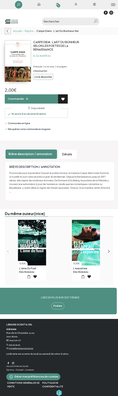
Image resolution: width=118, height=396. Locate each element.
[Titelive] (59, 392)
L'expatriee (80, 268)
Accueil (17, 31)
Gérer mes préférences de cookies (36, 376)
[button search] (95, 21)
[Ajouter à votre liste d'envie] (63, 99)
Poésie (57, 306)
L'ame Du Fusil (27, 268)
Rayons (29, 31)
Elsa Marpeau (42, 56)
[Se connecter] (76, 4)
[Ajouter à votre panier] (29, 277)
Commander (16, 99)
